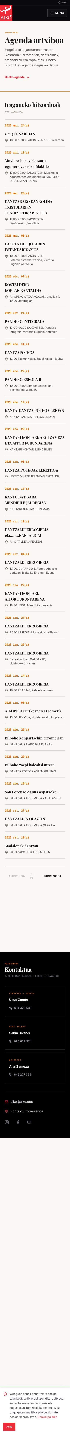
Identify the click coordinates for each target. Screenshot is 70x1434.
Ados (9, 1426)
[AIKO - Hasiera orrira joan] (6, 13)
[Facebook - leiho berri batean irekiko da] (20, 1124)
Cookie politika (47, 1417)
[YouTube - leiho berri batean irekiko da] (31, 1124)
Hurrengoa (52, 876)
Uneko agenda (15, 77)
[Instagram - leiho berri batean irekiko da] (9, 1124)
